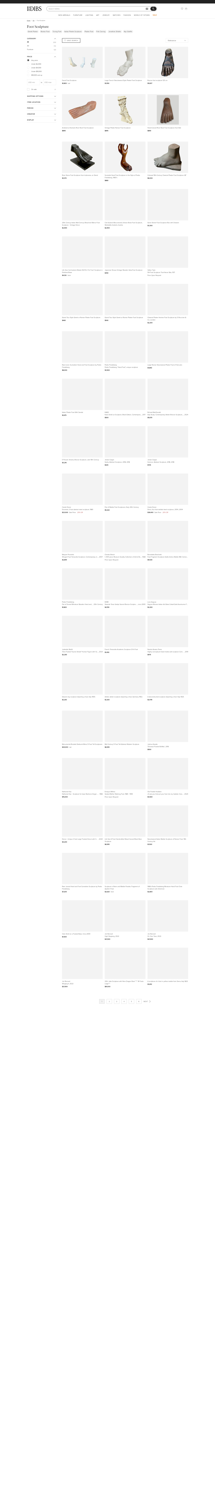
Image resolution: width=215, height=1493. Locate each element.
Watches (116, 15)
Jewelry (106, 15)
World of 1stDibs (142, 15)
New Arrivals (64, 15)
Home (28, 20)
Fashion (127, 15)
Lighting (89, 15)
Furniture (77, 15)
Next (146, 1001)
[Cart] (186, 9)
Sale (155, 15)
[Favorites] (182, 9)
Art (97, 15)
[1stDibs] (34, 8)
